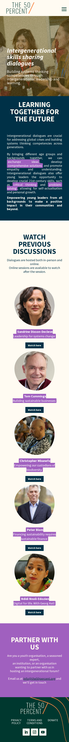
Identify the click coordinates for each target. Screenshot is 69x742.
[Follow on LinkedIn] (26, 732)
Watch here (34, 345)
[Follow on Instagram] (34, 732)
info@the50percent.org (39, 678)
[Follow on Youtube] (42, 732)
